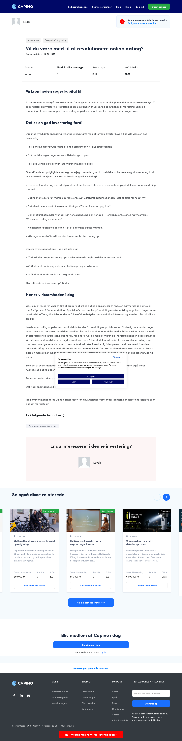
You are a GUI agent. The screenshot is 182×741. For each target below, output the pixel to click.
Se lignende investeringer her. (142, 23)
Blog (118, 6)
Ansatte (40, 572)
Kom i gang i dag (91, 644)
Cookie (115, 714)
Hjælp (128, 6)
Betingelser (88, 708)
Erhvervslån (88, 691)
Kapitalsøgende (60, 697)
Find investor (88, 702)
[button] (157, 497)
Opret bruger (159, 6)
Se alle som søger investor (91, 602)
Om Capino (118, 708)
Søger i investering (22, 572)
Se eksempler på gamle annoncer (91, 668)
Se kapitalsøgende (78, 6)
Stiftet (52, 572)
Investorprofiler (60, 691)
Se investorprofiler (102, 6)
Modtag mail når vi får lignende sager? (93, 734)
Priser (115, 691)
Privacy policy (118, 356)
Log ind (140, 6)
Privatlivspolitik (120, 720)
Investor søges (59, 702)
